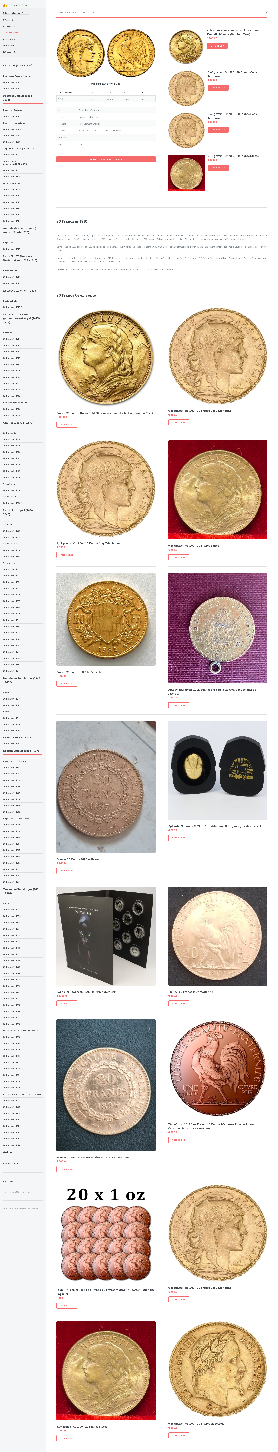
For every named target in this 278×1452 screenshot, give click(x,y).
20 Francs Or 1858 (11, 799)
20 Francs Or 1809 (11, 189)
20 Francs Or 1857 (12, 793)
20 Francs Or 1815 (11, 249)
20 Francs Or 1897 (12, 1018)
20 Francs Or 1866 (11, 856)
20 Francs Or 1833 (11, 576)
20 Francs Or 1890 (11, 973)
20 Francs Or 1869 (11, 876)
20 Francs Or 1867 (11, 863)
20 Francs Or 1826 (11, 452)
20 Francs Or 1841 (11, 626)
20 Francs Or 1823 (11, 390)
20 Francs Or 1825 (11, 446)
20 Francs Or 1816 (11, 345)
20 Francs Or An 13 (12, 129)
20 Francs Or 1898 (11, 1024)
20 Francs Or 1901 (11, 1056)
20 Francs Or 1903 (11, 1069)
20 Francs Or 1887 (12, 954)
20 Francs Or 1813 (11, 215)
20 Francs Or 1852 (11, 744)
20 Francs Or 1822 (11, 383)
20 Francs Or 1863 (11, 837)
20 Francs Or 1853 (11, 767)
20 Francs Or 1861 (11, 825)
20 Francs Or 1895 (11, 1005)
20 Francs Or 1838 (11, 607)
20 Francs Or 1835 (11, 588)
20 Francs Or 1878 (12, 935)
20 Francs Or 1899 (11, 1043)
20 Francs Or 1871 (11, 910)
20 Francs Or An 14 (12, 135)
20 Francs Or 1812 (11, 208)
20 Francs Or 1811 (11, 202)
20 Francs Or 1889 (11, 967)
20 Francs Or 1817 (11, 352)
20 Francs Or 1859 (11, 805)
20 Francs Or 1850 (11, 724)
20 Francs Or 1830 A (12, 490)
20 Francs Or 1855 (11, 780)
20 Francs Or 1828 (11, 465)
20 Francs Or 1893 (11, 992)
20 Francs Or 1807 (12, 155)
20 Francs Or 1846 (11, 658)
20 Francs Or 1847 (12, 664)
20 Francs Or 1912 (11, 1132)
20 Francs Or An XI (12, 82)
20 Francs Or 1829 (11, 471)
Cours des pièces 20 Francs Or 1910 (76, 12)
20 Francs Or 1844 (12, 645)
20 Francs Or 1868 (11, 869)
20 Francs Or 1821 (11, 377)
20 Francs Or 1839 (11, 614)
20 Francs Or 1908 (11, 1107)
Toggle (50, 6)
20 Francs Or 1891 (11, 980)
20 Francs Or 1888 (11, 961)
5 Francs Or (8, 20)
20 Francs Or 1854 (12, 774)
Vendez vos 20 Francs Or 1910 (106, 159)
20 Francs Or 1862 (11, 831)
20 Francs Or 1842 (12, 633)
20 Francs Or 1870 (12, 882)
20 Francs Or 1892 (11, 986)
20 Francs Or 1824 (12, 396)
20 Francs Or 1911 (11, 1126)
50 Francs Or (9, 45)
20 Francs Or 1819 (11, 364)
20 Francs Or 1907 (12, 1101)
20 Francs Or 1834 (12, 582)
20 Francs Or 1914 (11, 1145)
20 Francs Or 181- (11, 339)
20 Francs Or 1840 (12, 620)
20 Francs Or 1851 (11, 731)
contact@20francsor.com (20, 1192)
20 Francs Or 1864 (11, 844)
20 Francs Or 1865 (11, 850)
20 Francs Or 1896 (11, 1011)
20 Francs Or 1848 (12, 671)
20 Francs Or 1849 (12, 705)
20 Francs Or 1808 (11, 176)
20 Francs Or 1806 (11, 142)
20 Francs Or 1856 (11, 786)
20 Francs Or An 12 (12, 88)
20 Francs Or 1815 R (12, 307)
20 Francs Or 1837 (12, 601)
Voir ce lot (217, 46)
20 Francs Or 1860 (11, 812)
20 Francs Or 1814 (11, 221)
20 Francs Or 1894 (12, 999)
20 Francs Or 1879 (12, 942)
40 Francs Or (9, 39)
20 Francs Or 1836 (11, 595)
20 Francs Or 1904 (12, 1075)
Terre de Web (32, 1208)
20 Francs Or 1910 (11, 1120)
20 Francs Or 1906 (11, 1088)
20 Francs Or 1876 (11, 922)
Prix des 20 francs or (13, 1163)
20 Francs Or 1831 (11, 537)
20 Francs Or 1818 (11, 358)
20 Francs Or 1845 (12, 652)
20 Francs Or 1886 (11, 948)
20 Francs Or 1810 (11, 196)
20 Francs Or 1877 (12, 929)
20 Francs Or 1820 (11, 371)
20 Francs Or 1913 (11, 1139)
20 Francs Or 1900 (11, 1050)
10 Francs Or (9, 26)
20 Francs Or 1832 (11, 569)
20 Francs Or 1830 (11, 477)
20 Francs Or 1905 (11, 1081)
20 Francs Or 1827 (12, 458)
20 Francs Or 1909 (11, 1113)
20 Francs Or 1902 (11, 1062)
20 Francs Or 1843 (12, 639)
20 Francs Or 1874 (12, 916)
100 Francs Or (9, 52)
